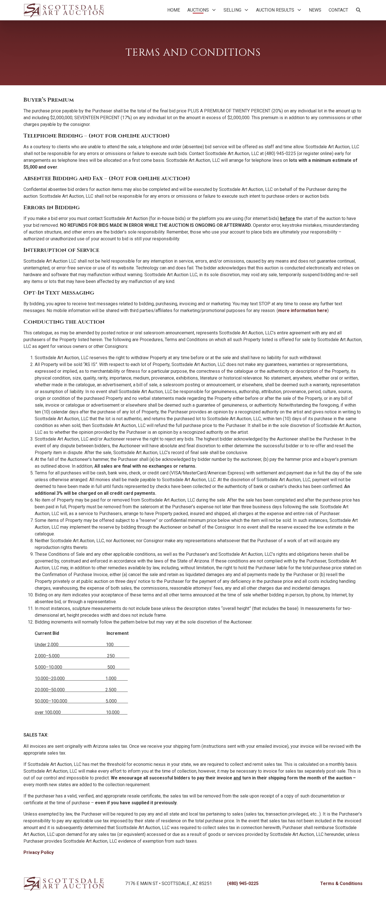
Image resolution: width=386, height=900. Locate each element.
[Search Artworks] (358, 10)
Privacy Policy (38, 852)
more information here (302, 310)
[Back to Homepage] (63, 10)
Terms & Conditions (341, 883)
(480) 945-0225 (243, 883)
